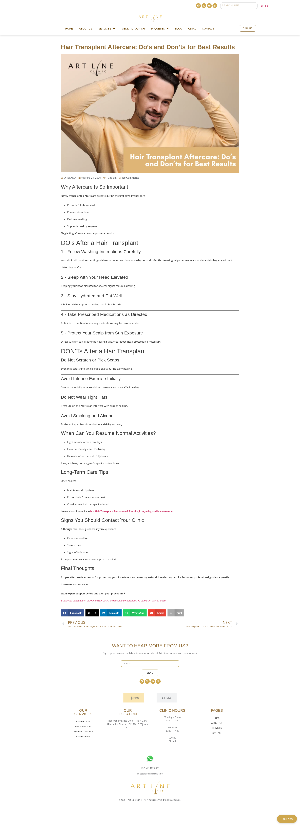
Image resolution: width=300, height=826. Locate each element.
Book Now (287, 819)
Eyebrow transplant (83, 731)
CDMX (192, 28)
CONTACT (217, 732)
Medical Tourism (133, 28)
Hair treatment (83, 736)
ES (266, 5)
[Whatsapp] (214, 5)
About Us (85, 28)
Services (104, 28)
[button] (72, 612)
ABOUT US (216, 722)
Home (69, 28)
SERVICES (217, 727)
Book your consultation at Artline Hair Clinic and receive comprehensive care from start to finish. (113, 600)
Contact (208, 28)
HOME (217, 717)
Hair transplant (83, 721)
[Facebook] (198, 5)
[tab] (133, 697)
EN (262, 5)
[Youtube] (209, 5)
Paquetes (158, 28)
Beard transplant (83, 726)
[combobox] (239, 5)
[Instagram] (204, 5)
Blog (178, 28)
